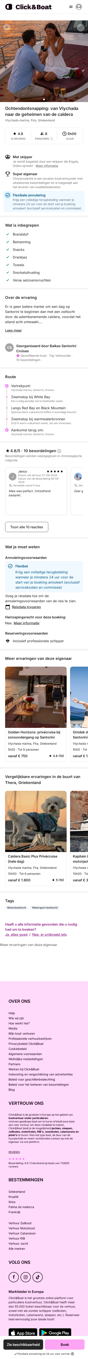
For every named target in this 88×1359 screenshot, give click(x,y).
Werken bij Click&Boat (24, 1069)
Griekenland (17, 1191)
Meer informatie (26, 623)
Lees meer (13, 330)
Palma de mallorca (21, 1207)
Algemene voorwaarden (25, 1054)
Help (12, 1013)
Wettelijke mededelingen (26, 1059)
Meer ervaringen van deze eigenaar (28, 945)
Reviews (14, 1152)
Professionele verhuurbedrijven (30, 1038)
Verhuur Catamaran (22, 1233)
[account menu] (79, 7)
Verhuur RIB (17, 1238)
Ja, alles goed (16, 934)
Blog (12, 1089)
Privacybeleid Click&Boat (26, 1043)
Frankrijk (15, 1212)
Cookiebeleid (18, 1049)
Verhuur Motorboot (22, 1228)
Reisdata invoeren (26, 607)
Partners (14, 1064)
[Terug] (6, 27)
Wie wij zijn (16, 1018)
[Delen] (81, 27)
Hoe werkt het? (19, 1023)
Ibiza (12, 1202)
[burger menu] (71, 7)
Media (13, 1028)
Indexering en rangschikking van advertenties (41, 1074)
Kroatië (13, 1197)
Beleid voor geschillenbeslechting (32, 1079)
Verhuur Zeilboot (20, 1223)
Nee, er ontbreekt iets (49, 934)
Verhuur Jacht (18, 1243)
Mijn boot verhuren (22, 1033)
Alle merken (17, 1248)
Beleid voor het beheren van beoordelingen (39, 1084)
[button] (44, 99)
